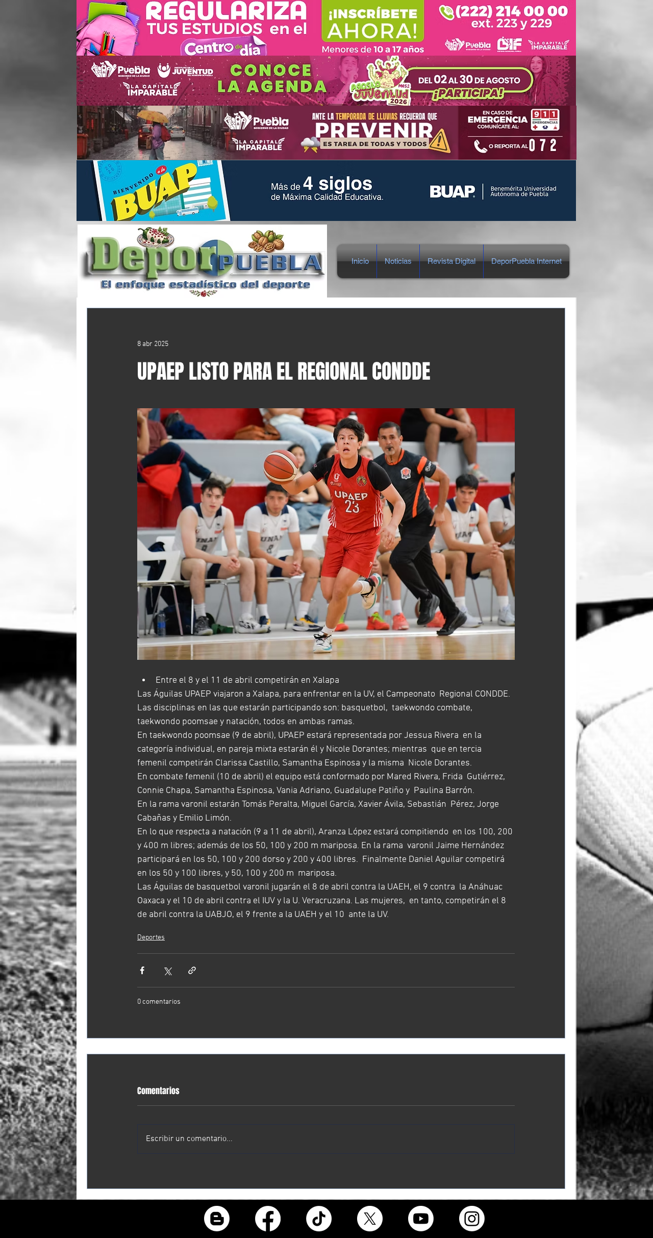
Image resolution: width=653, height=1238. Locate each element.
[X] (370, 1218)
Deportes (151, 937)
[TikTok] (319, 1218)
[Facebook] (268, 1218)
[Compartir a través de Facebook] (142, 970)
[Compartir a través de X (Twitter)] (167, 970)
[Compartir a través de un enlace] (192, 970)
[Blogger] (217, 1218)
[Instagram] (472, 1218)
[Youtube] (421, 1218)
